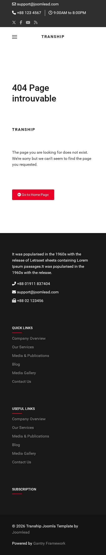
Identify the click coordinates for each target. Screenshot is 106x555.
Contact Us (21, 381)
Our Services (23, 347)
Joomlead (21, 532)
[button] (14, 37)
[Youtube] (28, 22)
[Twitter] (14, 22)
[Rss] (35, 22)
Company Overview (29, 338)
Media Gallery (24, 373)
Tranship (53, 36)
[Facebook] (21, 22)
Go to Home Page (35, 195)
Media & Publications (30, 355)
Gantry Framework (49, 543)
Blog (16, 364)
